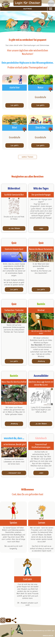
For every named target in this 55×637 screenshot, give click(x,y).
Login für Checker (27, 3)
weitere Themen (27, 157)
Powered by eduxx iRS (48, 635)
